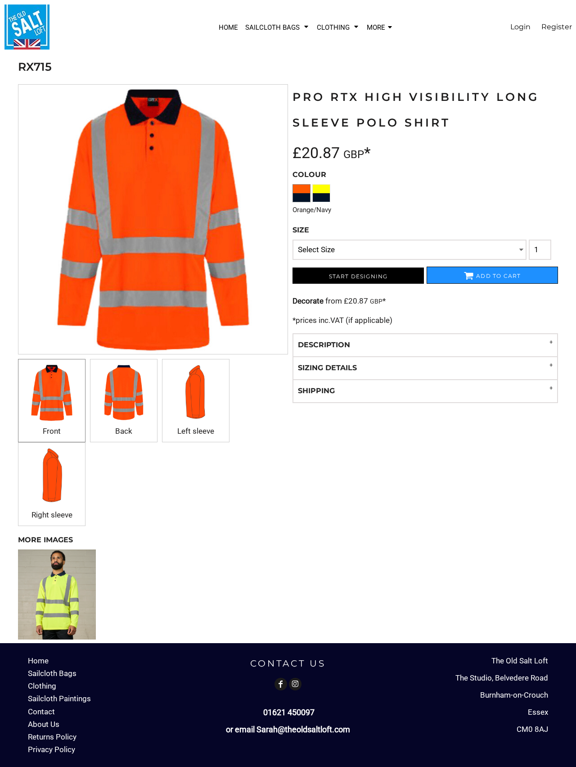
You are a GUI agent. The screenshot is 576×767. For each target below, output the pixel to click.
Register (556, 27)
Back (123, 431)
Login (520, 27)
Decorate (308, 300)
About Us (43, 724)
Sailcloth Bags (52, 673)
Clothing (42, 685)
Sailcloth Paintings (59, 698)
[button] (277, 27)
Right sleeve (52, 514)
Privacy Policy (51, 749)
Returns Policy (52, 736)
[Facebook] (280, 684)
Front (52, 431)
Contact (41, 711)
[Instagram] (295, 684)
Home (38, 660)
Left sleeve (195, 431)
